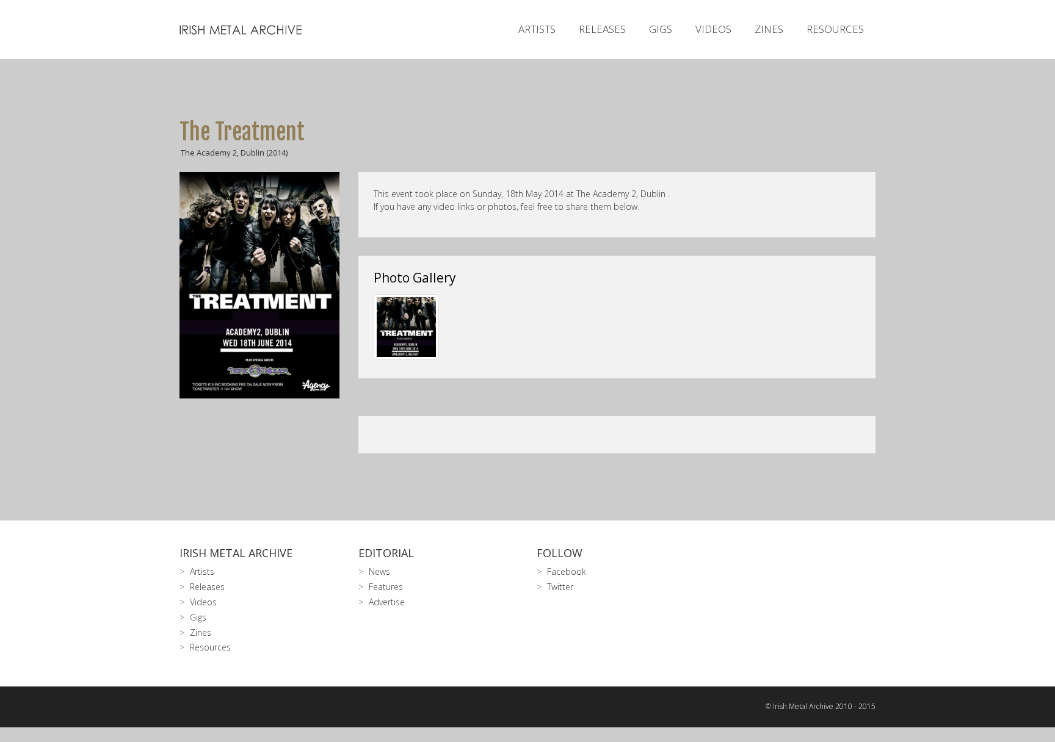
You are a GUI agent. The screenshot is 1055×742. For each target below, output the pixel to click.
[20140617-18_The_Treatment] (407, 327)
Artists (537, 29)
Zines (769, 29)
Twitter (560, 587)
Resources (835, 29)
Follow (559, 553)
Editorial (386, 553)
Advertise (387, 602)
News (379, 571)
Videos (713, 29)
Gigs (660, 29)
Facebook (566, 571)
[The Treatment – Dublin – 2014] (259, 285)
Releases (602, 29)
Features (386, 587)
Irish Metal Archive (235, 553)
